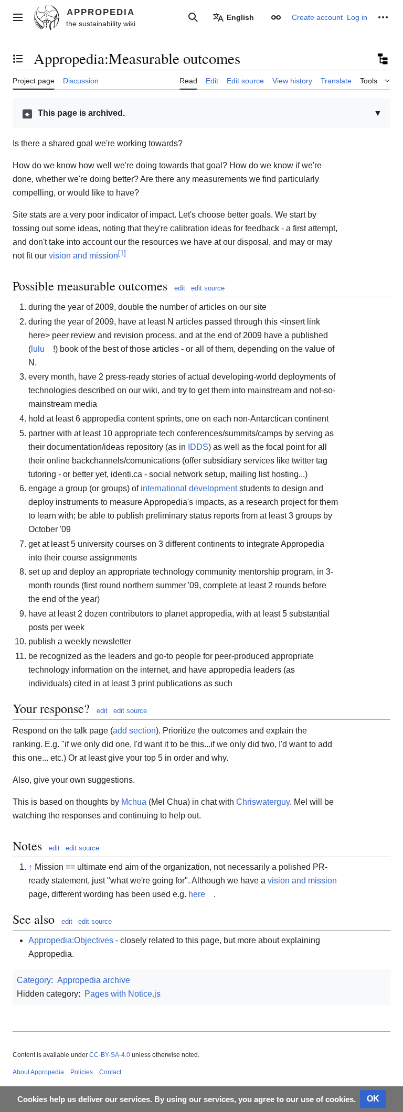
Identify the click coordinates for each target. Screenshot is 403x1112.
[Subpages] (382, 58)
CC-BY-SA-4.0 (109, 1055)
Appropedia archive (93, 980)
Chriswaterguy (263, 801)
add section (134, 730)
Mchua (133, 801)
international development (189, 488)
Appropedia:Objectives (70, 940)
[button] (17, 17)
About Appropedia (38, 1072)
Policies (81, 1072)
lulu (38, 348)
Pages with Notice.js (122, 993)
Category (34, 980)
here (196, 894)
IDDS (198, 446)
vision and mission (83, 255)
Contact (110, 1072)
